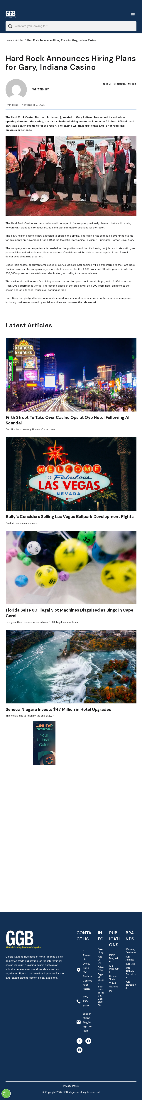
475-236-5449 (86, 1001)
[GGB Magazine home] (11, 14)
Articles (19, 40)
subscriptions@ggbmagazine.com (87, 1022)
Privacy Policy (71, 1085)
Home (9, 40)
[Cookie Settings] (6, 1093)
